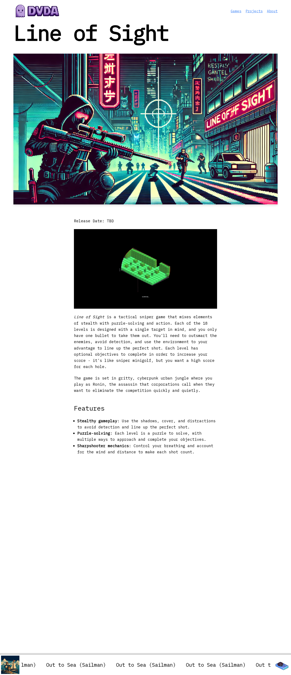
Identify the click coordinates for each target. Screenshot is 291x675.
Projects (254, 11)
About (272, 11)
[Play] (281, 665)
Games (236, 11)
